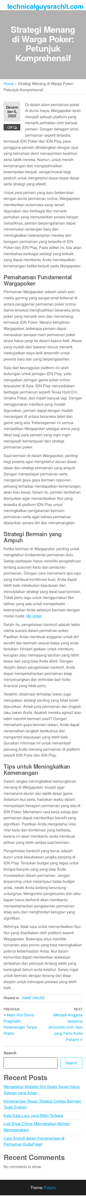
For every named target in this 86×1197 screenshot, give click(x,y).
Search (10, 1053)
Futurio (50, 1187)
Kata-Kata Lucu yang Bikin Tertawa (33, 1115)
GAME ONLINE (33, 997)
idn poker (34, 616)
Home (9, 83)
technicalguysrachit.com (45, 6)
